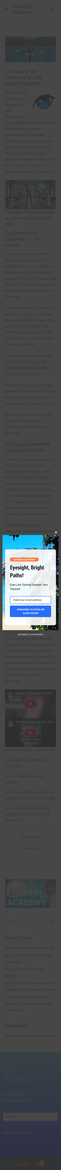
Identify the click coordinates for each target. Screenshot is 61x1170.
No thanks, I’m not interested (30, 634)
